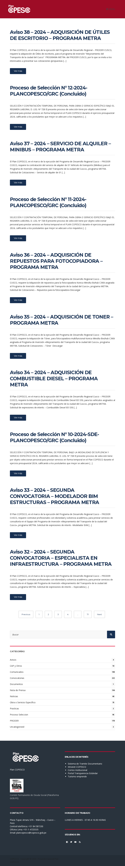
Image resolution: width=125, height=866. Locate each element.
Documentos (16, 684)
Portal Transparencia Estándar (83, 773)
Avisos (13, 659)
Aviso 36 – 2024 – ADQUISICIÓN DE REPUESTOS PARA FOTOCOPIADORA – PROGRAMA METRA (56, 261)
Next (99, 614)
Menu (111, 9)
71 (88, 614)
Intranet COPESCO (77, 766)
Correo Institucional (77, 770)
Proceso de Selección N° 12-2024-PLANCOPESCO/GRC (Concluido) (48, 91)
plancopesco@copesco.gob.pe (31, 832)
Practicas (14, 708)
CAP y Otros (16, 665)
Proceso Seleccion (19, 714)
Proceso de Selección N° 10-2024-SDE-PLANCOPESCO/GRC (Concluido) (54, 437)
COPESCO (14, 858)
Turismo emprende (77, 776)
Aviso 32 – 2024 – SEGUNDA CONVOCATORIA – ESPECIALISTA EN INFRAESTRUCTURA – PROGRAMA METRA (61, 558)
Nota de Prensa (17, 690)
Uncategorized (17, 726)
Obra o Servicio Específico (23, 702)
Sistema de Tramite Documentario (85, 763)
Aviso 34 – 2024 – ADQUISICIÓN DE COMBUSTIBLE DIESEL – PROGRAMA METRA (54, 378)
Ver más (18, 71)
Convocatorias (17, 678)
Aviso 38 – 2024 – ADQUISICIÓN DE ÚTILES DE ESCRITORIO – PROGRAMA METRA (60, 35)
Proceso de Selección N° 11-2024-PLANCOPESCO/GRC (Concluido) (48, 202)
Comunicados (16, 671)
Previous (26, 614)
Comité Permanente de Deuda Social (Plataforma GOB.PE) (34, 797)
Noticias (14, 696)
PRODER (14, 720)
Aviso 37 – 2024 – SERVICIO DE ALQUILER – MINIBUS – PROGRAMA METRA (60, 147)
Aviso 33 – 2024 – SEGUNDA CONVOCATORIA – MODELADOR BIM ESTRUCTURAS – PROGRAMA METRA (54, 496)
